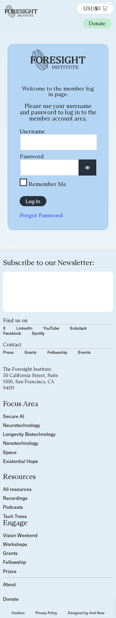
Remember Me (46, 183)
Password (32, 156)
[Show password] (87, 167)
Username (32, 131)
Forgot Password (41, 215)
